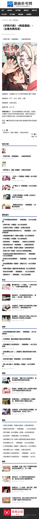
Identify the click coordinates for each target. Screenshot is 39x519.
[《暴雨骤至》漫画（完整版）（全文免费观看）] (6, 318)
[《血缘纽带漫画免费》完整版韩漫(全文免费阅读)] (6, 412)
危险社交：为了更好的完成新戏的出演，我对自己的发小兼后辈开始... (23, 478)
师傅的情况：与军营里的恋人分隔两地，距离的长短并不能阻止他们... (23, 400)
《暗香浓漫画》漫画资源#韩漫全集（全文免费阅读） (19, 268)
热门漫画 (12, 14)
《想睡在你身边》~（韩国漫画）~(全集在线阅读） (24, 205)
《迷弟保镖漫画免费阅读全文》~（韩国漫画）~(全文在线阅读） (19, 231)
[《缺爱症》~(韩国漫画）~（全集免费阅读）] (6, 391)
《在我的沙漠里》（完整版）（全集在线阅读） (16, 228)
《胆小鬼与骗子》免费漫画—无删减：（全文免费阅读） (18, 365)
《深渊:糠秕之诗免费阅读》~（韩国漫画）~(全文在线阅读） (19, 345)
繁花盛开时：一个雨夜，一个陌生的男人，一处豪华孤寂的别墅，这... (24, 286)
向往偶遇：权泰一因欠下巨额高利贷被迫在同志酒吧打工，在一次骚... (24, 467)
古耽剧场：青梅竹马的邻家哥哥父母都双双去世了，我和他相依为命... (24, 306)
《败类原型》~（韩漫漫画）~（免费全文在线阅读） (19, 242)
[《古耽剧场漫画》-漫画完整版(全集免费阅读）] (6, 308)
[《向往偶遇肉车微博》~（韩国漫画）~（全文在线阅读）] (6, 469)
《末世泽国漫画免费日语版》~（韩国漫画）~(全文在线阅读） (19, 333)
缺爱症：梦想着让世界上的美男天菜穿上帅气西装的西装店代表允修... (24, 389)
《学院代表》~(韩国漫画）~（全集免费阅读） (17, 156)
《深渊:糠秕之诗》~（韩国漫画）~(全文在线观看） (18, 443)
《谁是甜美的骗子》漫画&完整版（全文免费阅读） (18, 236)
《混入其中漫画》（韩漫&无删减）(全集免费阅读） (18, 248)
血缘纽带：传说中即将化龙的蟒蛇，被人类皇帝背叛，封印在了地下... (24, 410)
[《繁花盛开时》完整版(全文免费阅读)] (6, 287)
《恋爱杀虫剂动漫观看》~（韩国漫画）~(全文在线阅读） (19, 259)
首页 (3, 10)
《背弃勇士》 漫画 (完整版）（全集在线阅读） (17, 170)
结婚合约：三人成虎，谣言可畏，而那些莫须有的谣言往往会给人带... (24, 488)
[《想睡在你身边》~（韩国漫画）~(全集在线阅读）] (6, 206)
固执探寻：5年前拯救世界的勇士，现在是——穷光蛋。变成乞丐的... (24, 296)
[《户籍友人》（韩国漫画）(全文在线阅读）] (6, 187)
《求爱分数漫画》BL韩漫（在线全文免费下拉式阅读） (24, 196)
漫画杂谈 (34, 10)
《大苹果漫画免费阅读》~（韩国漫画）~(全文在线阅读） (19, 220)
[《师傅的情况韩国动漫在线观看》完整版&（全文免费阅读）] (6, 401)
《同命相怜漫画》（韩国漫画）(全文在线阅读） (17, 359)
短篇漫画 (20, 14)
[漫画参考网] (19, 6)
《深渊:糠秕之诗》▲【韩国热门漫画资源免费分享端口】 (19, 352)
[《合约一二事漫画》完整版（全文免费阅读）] (6, 178)
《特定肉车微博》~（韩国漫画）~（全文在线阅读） (19, 271)
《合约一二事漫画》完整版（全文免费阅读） (24, 177)
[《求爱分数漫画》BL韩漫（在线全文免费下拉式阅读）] (6, 197)
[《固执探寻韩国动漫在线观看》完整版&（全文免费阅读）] (6, 297)
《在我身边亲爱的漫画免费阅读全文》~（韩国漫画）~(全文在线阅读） (19, 255)
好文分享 (4, 14)
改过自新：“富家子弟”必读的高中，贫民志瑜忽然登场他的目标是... (24, 379)
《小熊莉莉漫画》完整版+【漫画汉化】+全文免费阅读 (19, 446)
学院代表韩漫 (23, 121)
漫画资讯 (9, 10)
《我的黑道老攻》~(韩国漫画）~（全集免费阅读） (18, 245)
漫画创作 (26, 10)
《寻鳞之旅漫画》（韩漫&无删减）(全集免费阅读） (18, 425)
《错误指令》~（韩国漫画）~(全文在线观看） (17, 274)
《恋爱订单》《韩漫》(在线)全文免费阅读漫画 (17, 251)
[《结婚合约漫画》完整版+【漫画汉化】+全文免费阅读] (6, 490)
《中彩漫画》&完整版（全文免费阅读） (15, 239)
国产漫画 (17, 10)
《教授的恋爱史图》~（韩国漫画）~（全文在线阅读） (19, 429)
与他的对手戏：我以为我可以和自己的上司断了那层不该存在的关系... (24, 499)
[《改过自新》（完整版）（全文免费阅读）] (6, 380)
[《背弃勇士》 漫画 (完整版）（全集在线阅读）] (4, 164)
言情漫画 (28, 14)
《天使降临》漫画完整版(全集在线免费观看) (16, 339)
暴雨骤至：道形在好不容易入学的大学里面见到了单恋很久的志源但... (24, 317)
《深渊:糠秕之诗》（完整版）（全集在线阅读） (17, 450)
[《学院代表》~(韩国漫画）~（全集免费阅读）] (4, 150)
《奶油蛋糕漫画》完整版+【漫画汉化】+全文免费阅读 (19, 264)
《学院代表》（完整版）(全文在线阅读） (15, 225)
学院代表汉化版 (13, 121)
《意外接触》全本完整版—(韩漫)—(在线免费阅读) (18, 432)
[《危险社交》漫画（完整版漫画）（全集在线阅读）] (6, 479)
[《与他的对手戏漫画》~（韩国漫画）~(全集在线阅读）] (6, 500)
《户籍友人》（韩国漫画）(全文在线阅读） (24, 187)
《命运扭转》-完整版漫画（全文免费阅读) (15, 436)
